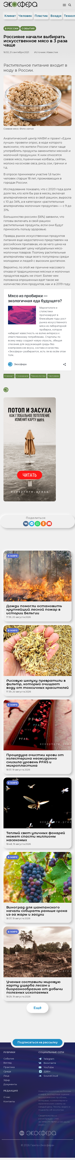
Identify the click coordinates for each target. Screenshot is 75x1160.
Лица (6, 1076)
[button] (64, 5)
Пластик (41, 16)
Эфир (6, 1080)
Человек (25, 16)
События (8, 1058)
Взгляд (7, 1063)
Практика (9, 1067)
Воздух (55, 16)
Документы (10, 1084)
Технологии (38, 376)
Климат (10, 16)
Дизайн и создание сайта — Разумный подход (51, 1149)
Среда (7, 1071)
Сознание (22, 376)
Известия (52, 52)
